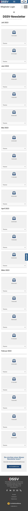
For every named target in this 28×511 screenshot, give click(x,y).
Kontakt (26, 257)
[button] (14, 12)
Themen (5, 43)
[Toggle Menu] (14, 1)
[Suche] (25, 6)
